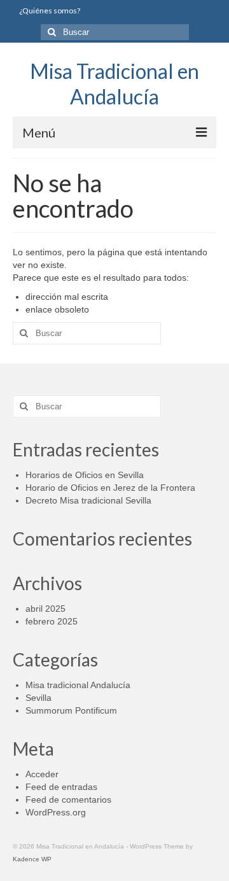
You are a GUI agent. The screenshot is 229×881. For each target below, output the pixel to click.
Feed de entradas (61, 787)
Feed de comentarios (68, 799)
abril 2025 (45, 608)
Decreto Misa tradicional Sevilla (88, 500)
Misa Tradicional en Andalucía (114, 84)
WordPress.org (55, 812)
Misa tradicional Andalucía (77, 685)
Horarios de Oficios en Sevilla (84, 475)
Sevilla (38, 698)
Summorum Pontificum (71, 710)
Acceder (42, 774)
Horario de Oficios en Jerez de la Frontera (110, 488)
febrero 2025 (51, 621)
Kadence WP (32, 859)
